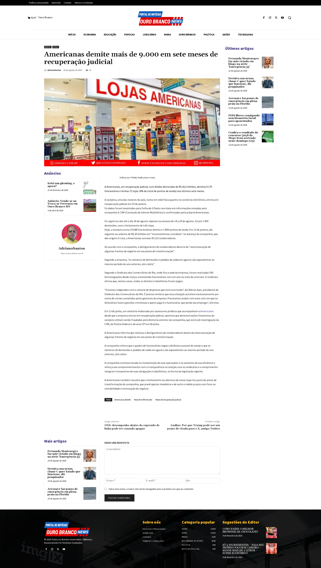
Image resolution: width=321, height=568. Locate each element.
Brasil (48, 47)
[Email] (196, 70)
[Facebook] (263, 18)
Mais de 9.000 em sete (143, 399)
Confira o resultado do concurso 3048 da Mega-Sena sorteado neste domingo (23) (243, 137)
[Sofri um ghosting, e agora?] (89, 187)
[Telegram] (211, 70)
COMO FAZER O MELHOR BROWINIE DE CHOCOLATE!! (240, 530)
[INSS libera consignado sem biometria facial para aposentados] (268, 119)
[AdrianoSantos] (72, 234)
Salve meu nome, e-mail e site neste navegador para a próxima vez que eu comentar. (151, 488)
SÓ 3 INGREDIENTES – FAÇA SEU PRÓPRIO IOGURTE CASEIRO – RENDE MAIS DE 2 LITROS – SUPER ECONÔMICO (243, 549)
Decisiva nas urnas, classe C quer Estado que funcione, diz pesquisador (63, 473)
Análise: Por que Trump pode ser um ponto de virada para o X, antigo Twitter (193, 427)
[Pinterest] (180, 70)
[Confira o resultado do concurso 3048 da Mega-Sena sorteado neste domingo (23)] (268, 136)
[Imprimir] (203, 70)
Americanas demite (122, 399)
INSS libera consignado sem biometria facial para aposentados (244, 118)
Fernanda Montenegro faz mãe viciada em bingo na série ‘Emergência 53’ (64, 454)
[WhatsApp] (188, 70)
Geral (55, 47)
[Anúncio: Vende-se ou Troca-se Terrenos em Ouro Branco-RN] (89, 205)
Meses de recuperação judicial (168, 399)
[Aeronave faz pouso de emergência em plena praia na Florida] (89, 493)
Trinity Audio (137, 177)
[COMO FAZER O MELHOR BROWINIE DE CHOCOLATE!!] (271, 532)
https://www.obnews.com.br (72, 253)
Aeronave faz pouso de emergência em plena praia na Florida (62, 491)
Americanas (207, 311)
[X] (276, 18)
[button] (290, 18)
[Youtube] (282, 18)
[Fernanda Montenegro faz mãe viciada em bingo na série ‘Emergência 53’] (89, 455)
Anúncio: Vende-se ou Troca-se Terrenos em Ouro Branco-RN (62, 204)
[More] (219, 70)
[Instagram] (270, 18)
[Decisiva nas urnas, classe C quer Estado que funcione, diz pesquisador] (89, 473)
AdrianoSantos (54, 70)
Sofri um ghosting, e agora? (61, 185)
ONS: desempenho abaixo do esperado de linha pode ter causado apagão (131, 427)
